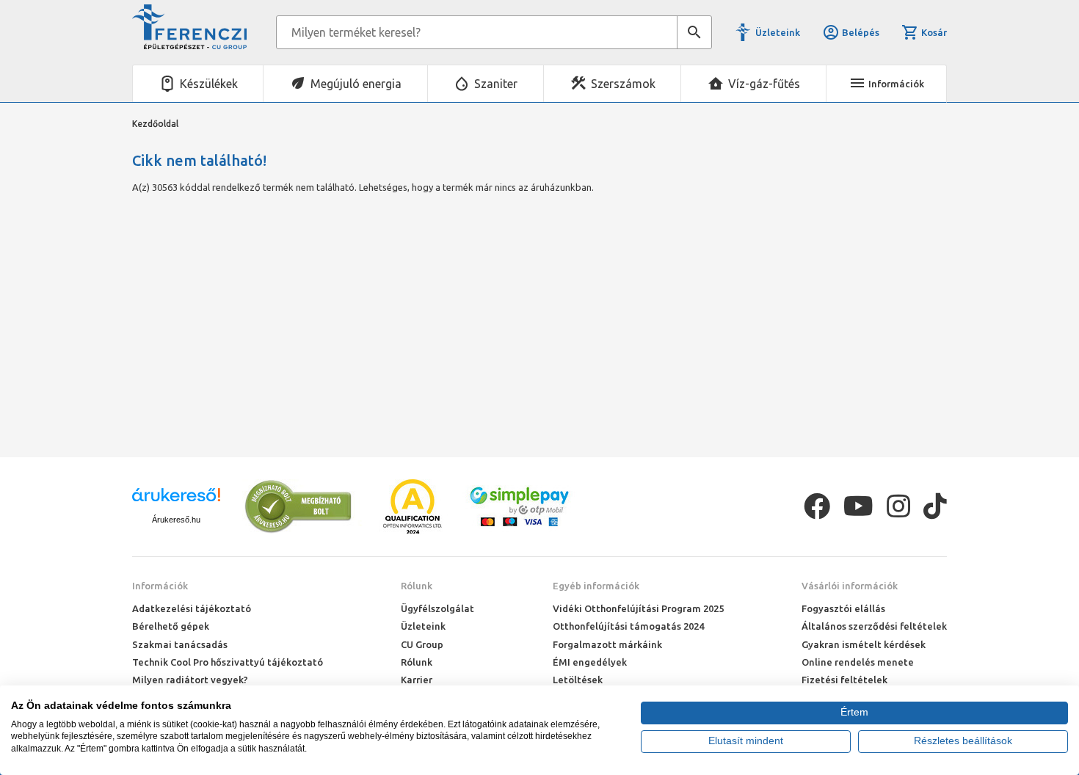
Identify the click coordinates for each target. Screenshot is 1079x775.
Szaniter (495, 83)
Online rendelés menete (858, 662)
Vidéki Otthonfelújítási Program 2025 (638, 608)
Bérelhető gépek (170, 626)
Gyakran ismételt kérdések (864, 644)
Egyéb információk (596, 586)
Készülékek (209, 83)
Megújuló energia (356, 83)
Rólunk (416, 586)
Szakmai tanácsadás (180, 644)
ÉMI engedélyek (590, 662)
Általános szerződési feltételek (874, 626)
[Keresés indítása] (694, 32)
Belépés (860, 32)
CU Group (422, 644)
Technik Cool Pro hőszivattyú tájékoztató (227, 662)
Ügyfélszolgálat (437, 608)
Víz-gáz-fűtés (764, 83)
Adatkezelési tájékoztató (191, 608)
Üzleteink (777, 32)
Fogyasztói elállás (843, 608)
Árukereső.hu (176, 519)
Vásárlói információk (850, 586)
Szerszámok (623, 83)
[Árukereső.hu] (176, 500)
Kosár (934, 32)
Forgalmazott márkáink (607, 644)
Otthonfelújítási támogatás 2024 (628, 626)
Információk (160, 586)
